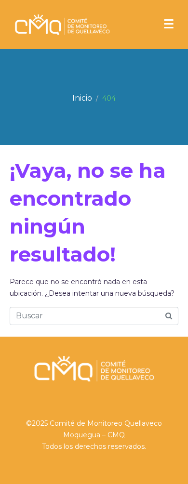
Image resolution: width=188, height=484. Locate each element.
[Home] (82, 98)
